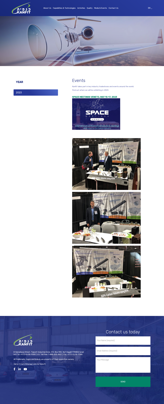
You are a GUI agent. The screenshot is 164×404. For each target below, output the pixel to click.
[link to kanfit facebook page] (15, 369)
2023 (19, 92)
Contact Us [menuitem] (113, 8)
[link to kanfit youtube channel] (26, 369)
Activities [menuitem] (81, 8)
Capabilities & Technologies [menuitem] (64, 8)
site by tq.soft (39, 364)
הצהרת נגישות (19, 364)
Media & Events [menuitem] (100, 8)
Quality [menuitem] (89, 8)
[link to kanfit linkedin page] (20, 369)
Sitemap (28, 364)
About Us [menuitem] (47, 8)
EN (149, 8)
